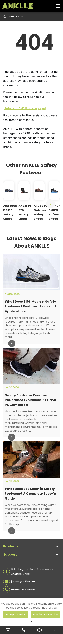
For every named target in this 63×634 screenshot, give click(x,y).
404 (20, 16)
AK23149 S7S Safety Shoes (24, 212)
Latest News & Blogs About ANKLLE (32, 242)
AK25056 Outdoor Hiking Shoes (40, 212)
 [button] (50, 204)
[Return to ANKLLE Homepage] (24, 108)
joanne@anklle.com (23, 581)
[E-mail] (8, 630)
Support (10, 554)
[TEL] (24, 630)
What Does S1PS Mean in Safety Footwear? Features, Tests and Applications (30, 306)
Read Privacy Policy (45, 614)
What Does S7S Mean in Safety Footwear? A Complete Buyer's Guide (30, 494)
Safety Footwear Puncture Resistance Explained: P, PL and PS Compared (30, 400)
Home (11, 16)
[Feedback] (39, 630)
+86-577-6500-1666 (23, 589)
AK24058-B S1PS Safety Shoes (11, 212)
